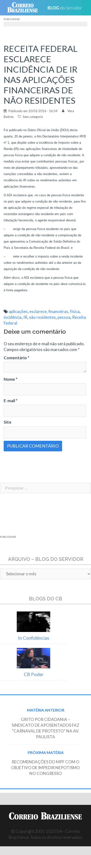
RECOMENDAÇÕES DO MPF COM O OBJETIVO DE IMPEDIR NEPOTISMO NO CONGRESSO (45, 767)
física (75, 311)
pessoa (64, 317)
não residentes (42, 317)
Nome (10, 379)
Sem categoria (33, 117)
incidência (13, 317)
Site (7, 422)
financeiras (58, 311)
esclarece (38, 311)
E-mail (10, 400)
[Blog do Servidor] (67, 8)
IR (25, 317)
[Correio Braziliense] (25, 7)
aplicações (18, 311)
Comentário (16, 357)
